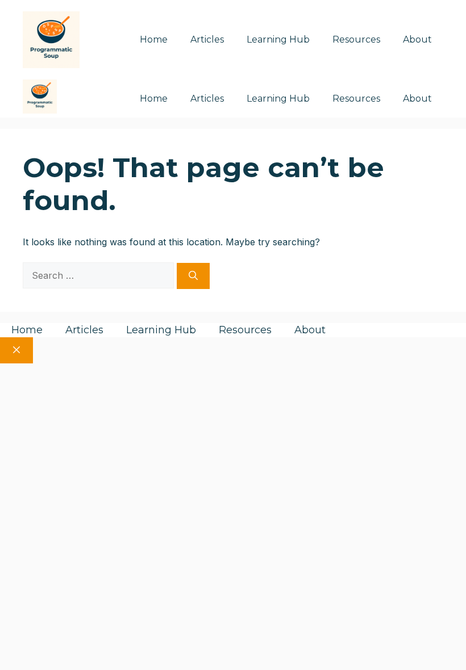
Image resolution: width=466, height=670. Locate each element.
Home (154, 39)
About (417, 39)
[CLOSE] (16, 350)
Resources (356, 39)
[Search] (193, 276)
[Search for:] (100, 275)
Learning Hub (278, 39)
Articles (207, 39)
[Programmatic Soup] (40, 98)
